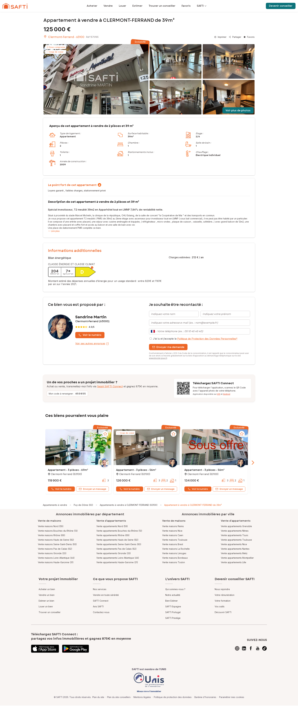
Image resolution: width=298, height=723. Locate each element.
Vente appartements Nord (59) (112, 526)
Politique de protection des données (173, 697)
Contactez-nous (101, 612)
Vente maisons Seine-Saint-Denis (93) (57, 544)
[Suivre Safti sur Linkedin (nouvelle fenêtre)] (244, 648)
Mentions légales (142, 697)
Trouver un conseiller (50, 612)
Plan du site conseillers (119, 697)
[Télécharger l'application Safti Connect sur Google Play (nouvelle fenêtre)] (75, 649)
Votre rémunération (224, 595)
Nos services (99, 589)
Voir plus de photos (238, 110)
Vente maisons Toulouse (174, 539)
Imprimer (222, 37)
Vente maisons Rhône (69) (51, 535)
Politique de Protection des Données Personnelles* (207, 338)
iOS (218, 394)
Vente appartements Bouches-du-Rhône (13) (119, 530)
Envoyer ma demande (170, 347)
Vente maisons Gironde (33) (52, 553)
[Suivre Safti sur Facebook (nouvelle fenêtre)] (250, 648)
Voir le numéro (92, 335)
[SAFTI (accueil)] (14, 6)
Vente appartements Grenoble (236, 526)
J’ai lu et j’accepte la (195, 338)
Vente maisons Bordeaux (175, 557)
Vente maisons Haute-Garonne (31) (56, 562)
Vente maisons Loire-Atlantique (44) (56, 557)
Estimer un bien (46, 600)
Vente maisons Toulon (173, 562)
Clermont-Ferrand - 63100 (66, 37)
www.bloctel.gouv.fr (158, 358)
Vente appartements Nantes (235, 548)
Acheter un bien (47, 589)
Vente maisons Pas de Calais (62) (55, 548)
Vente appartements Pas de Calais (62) (116, 548)
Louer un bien (46, 606)
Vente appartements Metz (234, 553)
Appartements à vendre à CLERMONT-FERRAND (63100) (129, 505)
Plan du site (98, 697)
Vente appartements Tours (234, 535)
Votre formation (222, 600)
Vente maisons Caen (172, 535)
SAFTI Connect (100, 600)
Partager (236, 37)
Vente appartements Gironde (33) (113, 553)
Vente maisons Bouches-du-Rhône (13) (58, 530)
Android (226, 394)
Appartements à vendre (55, 505)
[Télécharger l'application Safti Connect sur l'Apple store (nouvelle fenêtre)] (45, 649)
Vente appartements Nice (234, 544)
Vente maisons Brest (172, 544)
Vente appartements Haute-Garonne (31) (117, 562)
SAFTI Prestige (173, 618)
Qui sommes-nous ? (175, 589)
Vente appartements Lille (233, 562)
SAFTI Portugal (173, 612)
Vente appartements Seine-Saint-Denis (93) (118, 544)
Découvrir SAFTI (223, 612)
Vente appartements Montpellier (237, 557)
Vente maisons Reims (173, 526)
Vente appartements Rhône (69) (113, 535)
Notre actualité (172, 595)
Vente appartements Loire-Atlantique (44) (117, 557)
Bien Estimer (171, 600)
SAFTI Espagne (173, 606)
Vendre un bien (46, 595)
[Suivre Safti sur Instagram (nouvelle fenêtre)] (237, 648)
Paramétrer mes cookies (231, 697)
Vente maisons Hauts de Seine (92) (56, 539)
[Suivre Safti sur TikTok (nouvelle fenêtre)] (264, 648)
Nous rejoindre (222, 589)
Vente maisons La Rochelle (176, 548)
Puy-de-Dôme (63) (83, 505)
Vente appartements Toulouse (236, 539)
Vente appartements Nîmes (234, 530)
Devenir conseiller (280, 6)
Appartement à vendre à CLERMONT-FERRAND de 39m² (193, 505)
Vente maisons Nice (172, 530)
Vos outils (219, 606)
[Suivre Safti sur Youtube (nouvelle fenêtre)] (257, 648)
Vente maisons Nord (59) (50, 526)
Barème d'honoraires (205, 697)
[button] (78, 447)
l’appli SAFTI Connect (110, 386)
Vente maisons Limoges (174, 553)
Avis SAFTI (98, 606)
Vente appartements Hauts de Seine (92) (117, 539)
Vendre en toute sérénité (106, 595)
